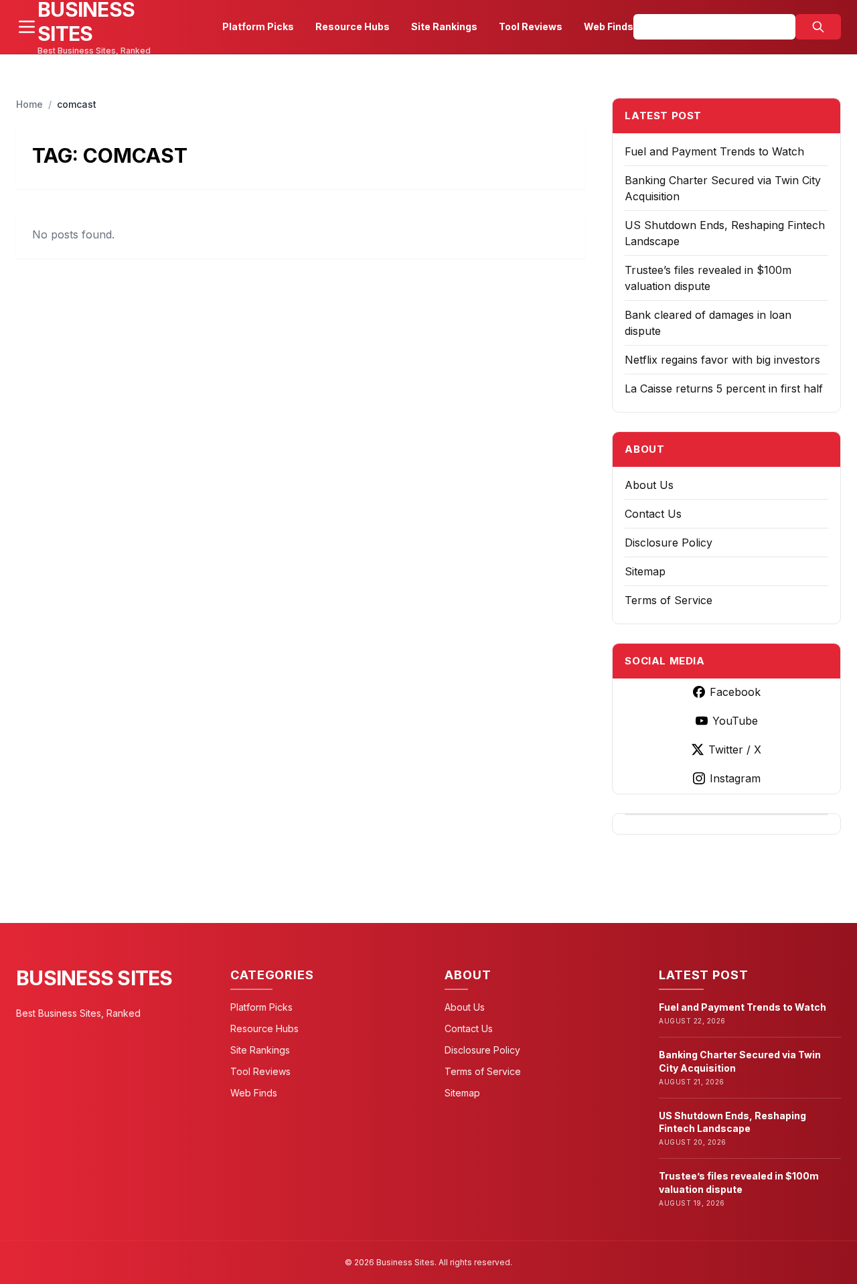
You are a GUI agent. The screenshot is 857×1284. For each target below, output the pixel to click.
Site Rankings (444, 26)
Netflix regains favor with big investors (722, 359)
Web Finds (608, 26)
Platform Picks (258, 26)
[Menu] (26, 27)
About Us (649, 485)
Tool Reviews (530, 26)
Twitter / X (734, 749)
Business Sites (94, 978)
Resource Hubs (352, 26)
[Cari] (818, 27)
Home (29, 104)
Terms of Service (668, 600)
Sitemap (645, 571)
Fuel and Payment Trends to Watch (714, 151)
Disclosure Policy (668, 542)
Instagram (735, 778)
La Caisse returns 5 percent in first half (724, 388)
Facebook (735, 692)
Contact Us (653, 513)
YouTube (735, 720)
